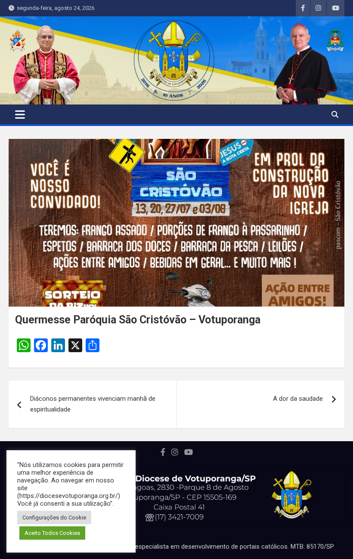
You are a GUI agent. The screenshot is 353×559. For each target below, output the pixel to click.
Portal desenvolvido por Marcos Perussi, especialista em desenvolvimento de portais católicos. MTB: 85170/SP (176, 546)
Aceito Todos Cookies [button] (52, 533)
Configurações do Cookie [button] (54, 517)
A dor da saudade (298, 398)
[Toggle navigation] (20, 114)
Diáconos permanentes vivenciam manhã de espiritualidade (92, 404)
